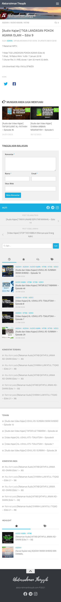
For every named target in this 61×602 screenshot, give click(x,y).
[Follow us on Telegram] (52, 207)
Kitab (26, 22)
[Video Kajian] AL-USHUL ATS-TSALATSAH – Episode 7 (29, 444)
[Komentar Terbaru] (37, 259)
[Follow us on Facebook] (48, 207)
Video (56, 267)
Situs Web (9, 183)
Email (34, 173)
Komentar (10, 154)
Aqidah (5, 22)
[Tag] (52, 259)
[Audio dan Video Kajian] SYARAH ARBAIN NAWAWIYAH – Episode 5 (41, 126)
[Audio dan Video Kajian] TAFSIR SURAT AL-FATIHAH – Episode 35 (14, 126)
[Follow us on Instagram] (57, 207)
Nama (8, 173)
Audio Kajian (16, 22)
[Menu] (57, 3)
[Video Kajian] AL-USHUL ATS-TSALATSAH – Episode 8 (29, 437)
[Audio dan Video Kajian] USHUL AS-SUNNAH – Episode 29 (31, 450)
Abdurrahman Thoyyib (14, 3)
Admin (9, 41)
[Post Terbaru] (9, 259)
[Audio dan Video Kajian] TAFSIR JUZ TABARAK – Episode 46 (31, 431)
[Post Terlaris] (23, 259)
